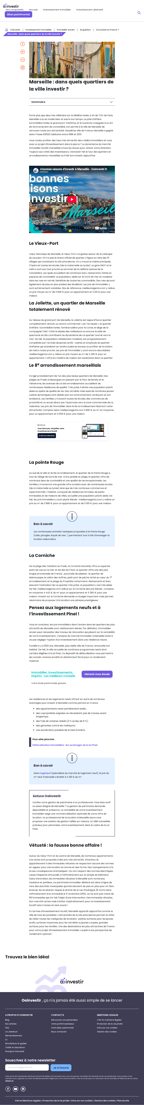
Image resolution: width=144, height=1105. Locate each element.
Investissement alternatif (89, 9)
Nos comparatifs (14, 9)
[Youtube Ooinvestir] (15, 1089)
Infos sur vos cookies (107, 1027)
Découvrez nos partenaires (64, 1019)
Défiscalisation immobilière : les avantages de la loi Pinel (64, 745)
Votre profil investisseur (62, 1023)
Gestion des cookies (107, 1031)
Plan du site (123, 1100)
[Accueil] (72, 980)
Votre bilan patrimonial (62, 1027)
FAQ (7, 1027)
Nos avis (33, 9)
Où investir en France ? (107, 29)
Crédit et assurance (15, 1047)
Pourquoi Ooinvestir (14, 1051)
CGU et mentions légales (109, 1019)
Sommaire (38, 102)
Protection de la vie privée (110, 1023)
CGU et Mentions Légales (28, 1100)
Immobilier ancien (66, 29)
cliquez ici (9, 1081)
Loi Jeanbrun (11, 1031)
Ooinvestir (15, 29)
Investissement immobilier (57, 9)
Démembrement (13, 1035)
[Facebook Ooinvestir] (8, 1089)
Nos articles (10, 1023)
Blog (7, 1019)
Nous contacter (59, 1031)
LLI (6, 1039)
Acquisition (85, 29)
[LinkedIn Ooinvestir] (23, 1089)
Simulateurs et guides (16, 1043)
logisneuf (45, 773)
